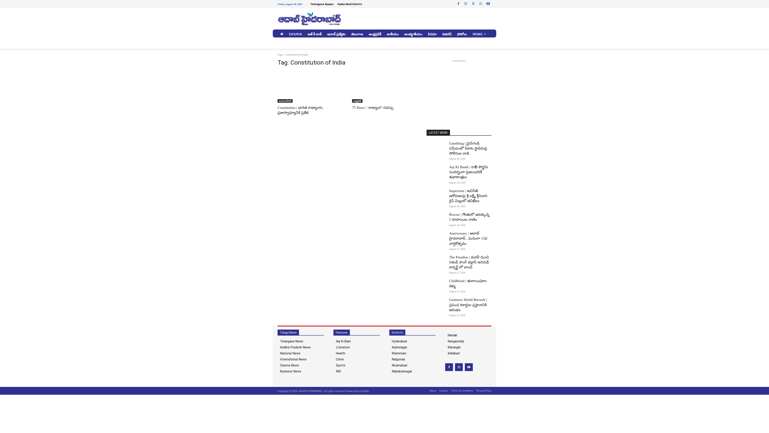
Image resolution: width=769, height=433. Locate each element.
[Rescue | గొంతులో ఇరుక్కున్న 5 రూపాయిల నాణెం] (436, 219)
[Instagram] (466, 4)
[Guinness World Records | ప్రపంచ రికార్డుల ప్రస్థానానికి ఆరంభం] (436, 304)
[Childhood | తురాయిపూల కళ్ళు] (436, 285)
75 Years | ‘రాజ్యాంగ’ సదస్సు (372, 108)
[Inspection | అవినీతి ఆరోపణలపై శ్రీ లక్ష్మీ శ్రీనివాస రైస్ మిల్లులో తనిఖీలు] (436, 195)
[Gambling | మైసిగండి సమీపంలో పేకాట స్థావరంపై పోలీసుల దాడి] (436, 148)
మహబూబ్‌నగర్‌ (285, 100)
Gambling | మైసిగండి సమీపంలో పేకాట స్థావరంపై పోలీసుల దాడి (468, 148)
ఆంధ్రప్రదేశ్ (357, 100)
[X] (473, 4)
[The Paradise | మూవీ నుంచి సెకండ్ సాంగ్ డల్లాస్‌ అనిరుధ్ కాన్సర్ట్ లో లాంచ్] (436, 261)
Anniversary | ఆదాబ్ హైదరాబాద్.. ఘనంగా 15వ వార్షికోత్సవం (468, 238)
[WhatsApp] (480, 4)
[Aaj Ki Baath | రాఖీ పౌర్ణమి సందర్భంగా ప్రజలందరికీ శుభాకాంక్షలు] (436, 171)
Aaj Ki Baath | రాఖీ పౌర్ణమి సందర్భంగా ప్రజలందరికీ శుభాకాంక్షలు (468, 172)
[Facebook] (458, 4)
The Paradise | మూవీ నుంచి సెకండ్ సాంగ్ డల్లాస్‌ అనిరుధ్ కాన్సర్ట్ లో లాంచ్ (469, 262)
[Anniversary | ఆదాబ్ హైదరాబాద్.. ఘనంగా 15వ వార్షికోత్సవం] (436, 238)
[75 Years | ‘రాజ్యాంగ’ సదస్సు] (384, 86)
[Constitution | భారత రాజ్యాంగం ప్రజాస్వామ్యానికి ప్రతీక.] (310, 86)
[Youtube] (488, 4)
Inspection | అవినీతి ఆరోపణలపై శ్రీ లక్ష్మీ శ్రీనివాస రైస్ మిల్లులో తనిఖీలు (468, 196)
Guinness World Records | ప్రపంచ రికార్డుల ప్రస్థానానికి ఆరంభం (468, 305)
